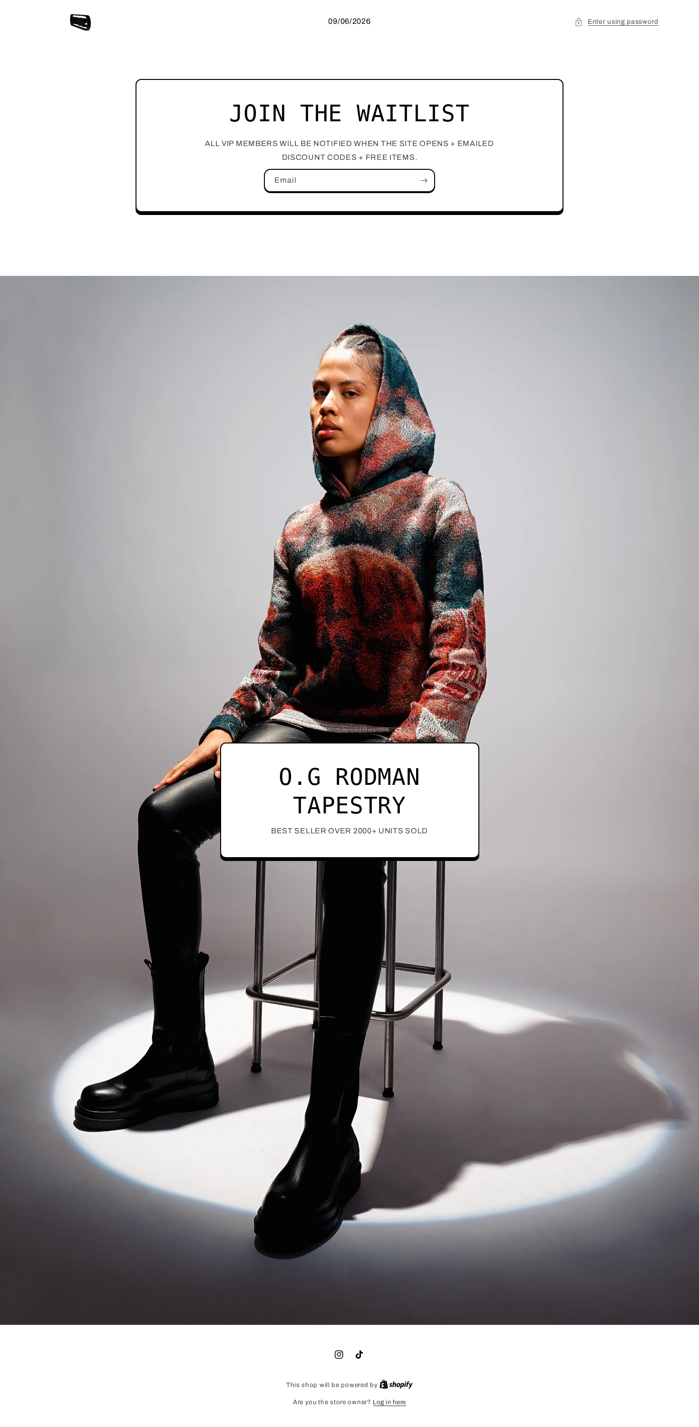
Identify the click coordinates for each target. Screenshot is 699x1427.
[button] (616, 22)
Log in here (389, 1402)
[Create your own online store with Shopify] (396, 1385)
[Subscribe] (423, 180)
